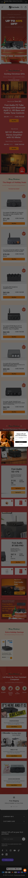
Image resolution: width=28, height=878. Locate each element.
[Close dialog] (27, 432)
